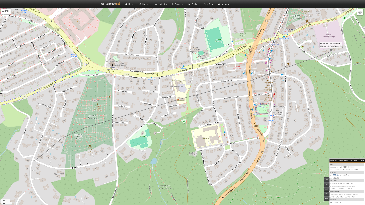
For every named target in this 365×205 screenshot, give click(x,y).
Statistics (162, 4)
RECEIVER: (333, 200)
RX (327, 180)
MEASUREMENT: (335, 191)
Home (131, 4)
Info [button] (209, 4)
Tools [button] (194, 4)
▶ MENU (5, 11)
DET (326, 184)
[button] (331, 50)
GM (326, 189)
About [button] (224, 4)
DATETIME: (333, 181)
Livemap (146, 4)
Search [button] (178, 4)
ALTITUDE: (333, 172)
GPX (326, 194)
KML (326, 198)
